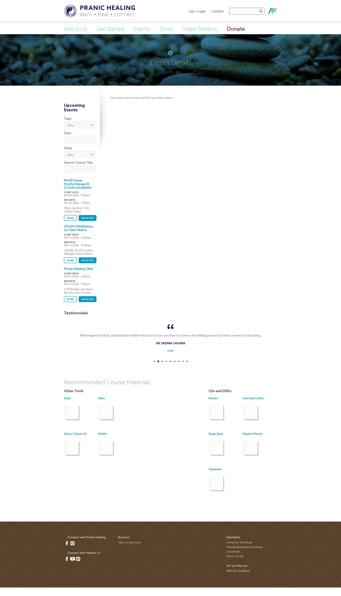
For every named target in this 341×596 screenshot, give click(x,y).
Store (165, 29)
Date (67, 133)
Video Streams (199, 29)
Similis (102, 434)
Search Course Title (78, 163)
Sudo (67, 398)
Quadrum (215, 469)
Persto (213, 398)
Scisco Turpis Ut (75, 434)
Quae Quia (216, 434)
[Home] (99, 11)
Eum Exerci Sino (253, 398)
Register (88, 218)
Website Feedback (238, 571)
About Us (75, 29)
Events (142, 29)
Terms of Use (234, 556)
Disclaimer (233, 551)
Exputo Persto (253, 434)
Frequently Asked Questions (244, 547)
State (68, 148)
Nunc (101, 398)
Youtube (72, 559)
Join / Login (197, 11)
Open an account (129, 542)
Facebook (67, 543)
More (70, 218)
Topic (68, 119)
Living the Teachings (239, 542)
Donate (236, 29)
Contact (218, 11)
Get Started (110, 29)
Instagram (72, 543)
